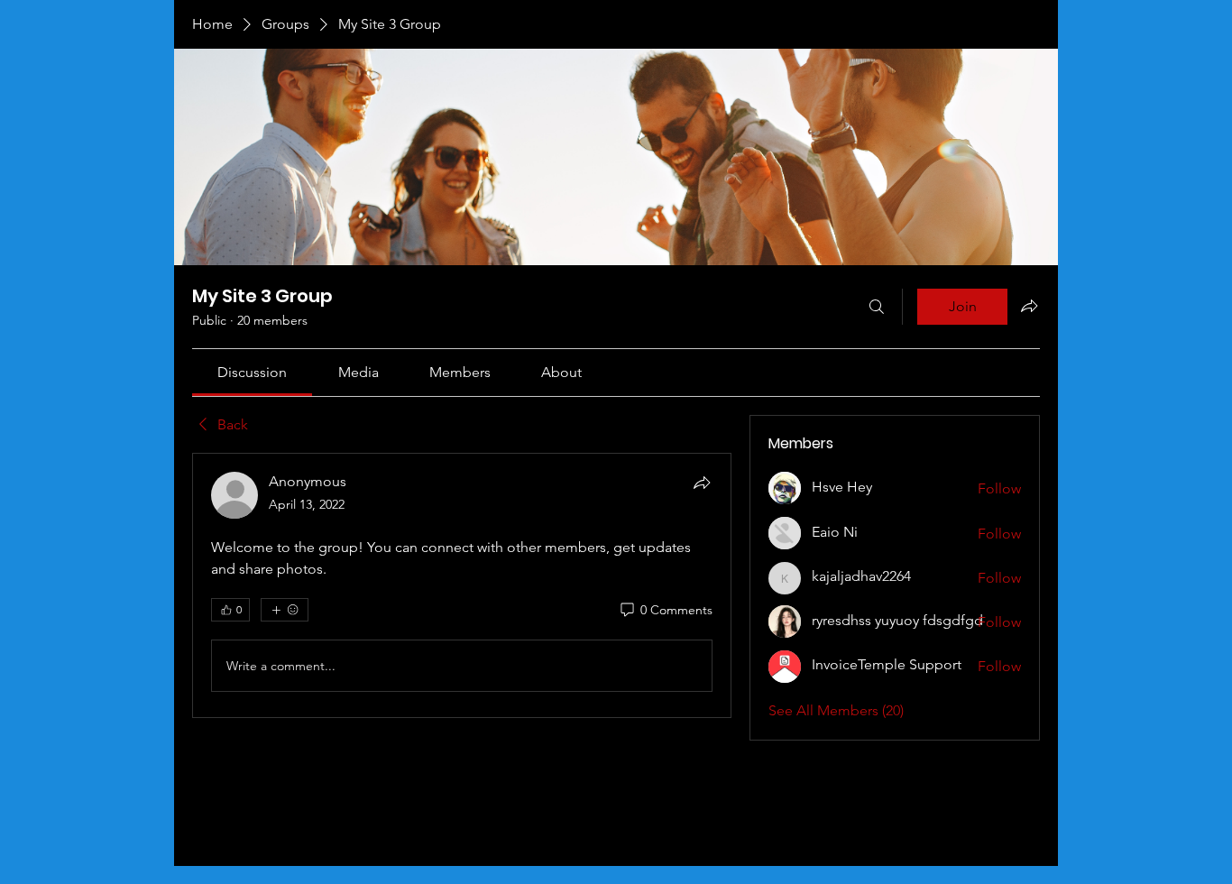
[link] (252, 372)
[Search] (876, 307)
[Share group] (1029, 306)
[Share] (702, 482)
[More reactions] (284, 610)
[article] (461, 585)
